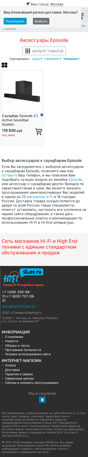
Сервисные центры (19, 378)
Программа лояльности (23, 350)
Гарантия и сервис (19, 374)
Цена (36, 59)
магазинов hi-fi (39, 196)
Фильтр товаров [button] (47, 51)
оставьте (9, 175)
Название (51, 59)
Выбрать (41, 21)
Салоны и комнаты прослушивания (31, 382)
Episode (75, 179)
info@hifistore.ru (19, 306)
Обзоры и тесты (17, 345)
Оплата (10, 365)
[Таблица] (4, 66)
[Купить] (38, 131)
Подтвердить (15, 21)
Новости (11, 341)
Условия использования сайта (28, 354)
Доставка (12, 370)
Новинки (70, 59)
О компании (14, 337)
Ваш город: (47, 4)
